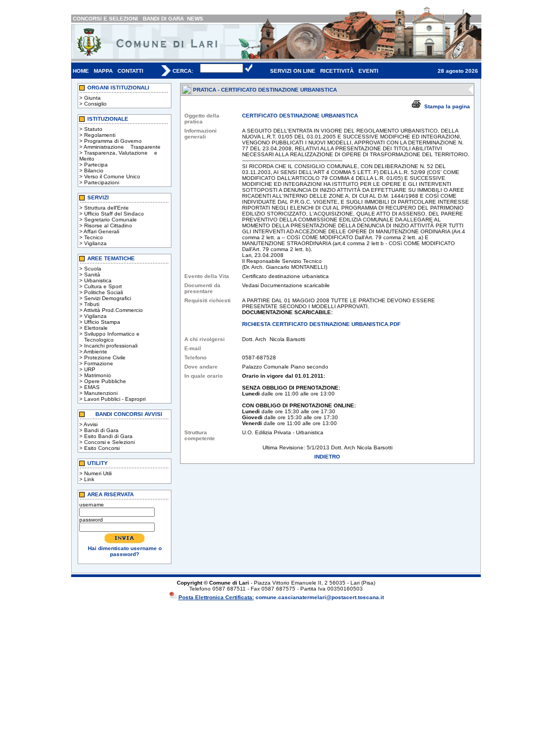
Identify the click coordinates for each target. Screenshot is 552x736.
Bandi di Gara (101, 430)
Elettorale (96, 328)
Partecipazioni (101, 182)
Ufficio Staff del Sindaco (114, 214)
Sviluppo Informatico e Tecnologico (109, 337)
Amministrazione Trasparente (122, 147)
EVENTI (368, 71)
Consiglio (95, 104)
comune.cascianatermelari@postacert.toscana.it (320, 597)
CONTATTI (130, 71)
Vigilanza (95, 243)
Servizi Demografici (107, 298)
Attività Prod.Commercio (113, 310)
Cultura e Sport (103, 286)
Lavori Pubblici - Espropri (115, 399)
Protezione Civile (105, 357)
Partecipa (96, 165)
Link (89, 479)
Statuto (93, 129)
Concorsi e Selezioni (109, 442)
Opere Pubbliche (105, 381)
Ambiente (95, 352)
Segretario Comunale (110, 220)
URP (89, 369)
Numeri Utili (98, 473)
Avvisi (91, 424)
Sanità (92, 274)
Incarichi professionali (110, 346)
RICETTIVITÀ (337, 71)
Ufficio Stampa (102, 322)
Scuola (92, 269)
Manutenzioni (101, 393)
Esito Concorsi (102, 448)
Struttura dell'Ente (106, 208)
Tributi (91, 304)
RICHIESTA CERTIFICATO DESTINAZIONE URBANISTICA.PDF (321, 324)
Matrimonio (97, 375)
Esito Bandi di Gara (108, 436)
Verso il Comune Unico (112, 176)
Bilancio (94, 170)
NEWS (195, 19)
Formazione (98, 363)
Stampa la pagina (447, 106)
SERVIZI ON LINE (292, 71)
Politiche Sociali (103, 292)
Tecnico (93, 237)
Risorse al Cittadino (108, 225)
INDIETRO (327, 457)
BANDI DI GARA (163, 19)
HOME (81, 71)
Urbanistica (98, 280)
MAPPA (103, 71)
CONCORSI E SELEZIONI (105, 19)
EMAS (92, 387)
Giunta (92, 98)
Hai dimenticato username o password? (125, 551)
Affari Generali (101, 231)
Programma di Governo (113, 141)
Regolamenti (99, 135)
